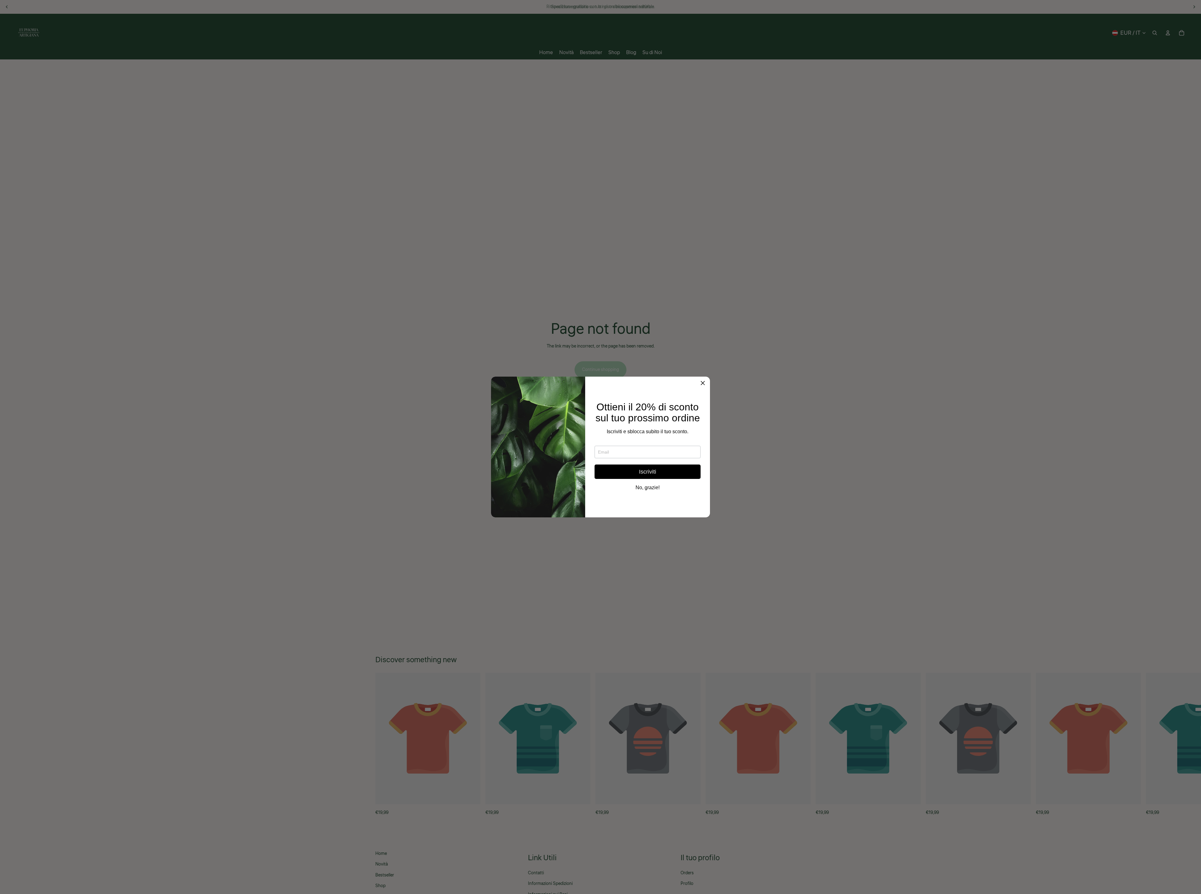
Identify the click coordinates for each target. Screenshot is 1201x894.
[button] (702, 383)
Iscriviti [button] (647, 472)
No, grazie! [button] (648, 487)
